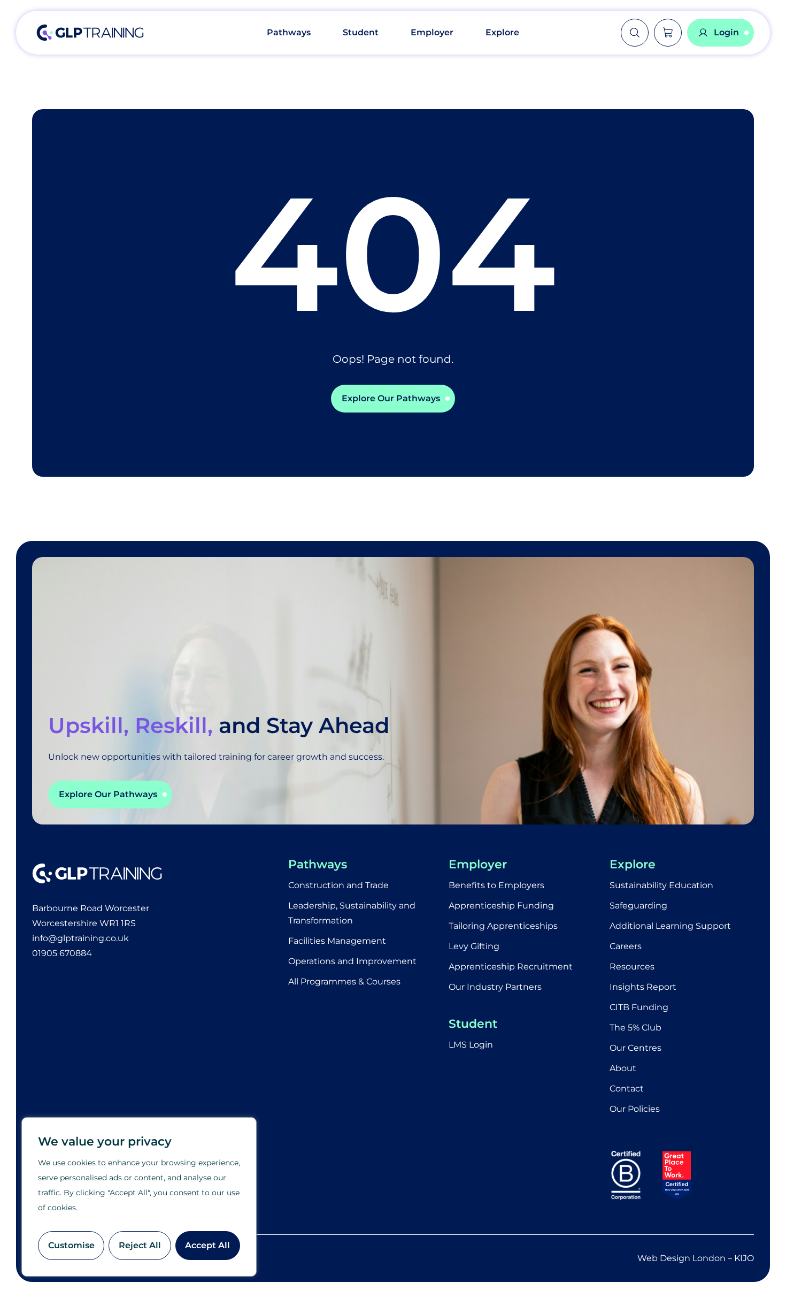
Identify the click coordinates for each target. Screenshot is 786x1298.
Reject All (140, 1245)
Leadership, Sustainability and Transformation (351, 913)
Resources (632, 966)
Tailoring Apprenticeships (503, 926)
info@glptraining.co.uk (80, 938)
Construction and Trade (338, 885)
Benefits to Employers (496, 885)
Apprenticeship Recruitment (511, 966)
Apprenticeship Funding (501, 905)
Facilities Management (337, 941)
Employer (432, 32)
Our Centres (635, 1048)
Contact (627, 1088)
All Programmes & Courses (344, 981)
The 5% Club (635, 1027)
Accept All (207, 1245)
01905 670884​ (62, 953)
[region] (139, 1197)
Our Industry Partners (495, 987)
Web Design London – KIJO (695, 1258)
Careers (626, 946)
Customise (71, 1245)
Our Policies (635, 1109)
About (623, 1068)
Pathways (289, 32)
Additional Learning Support (670, 926)
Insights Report (643, 987)
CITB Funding (639, 1007)
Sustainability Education (661, 885)
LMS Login (471, 1045)
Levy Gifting (474, 946)
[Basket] (668, 33)
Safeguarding (638, 905)
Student (361, 32)
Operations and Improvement (352, 961)
